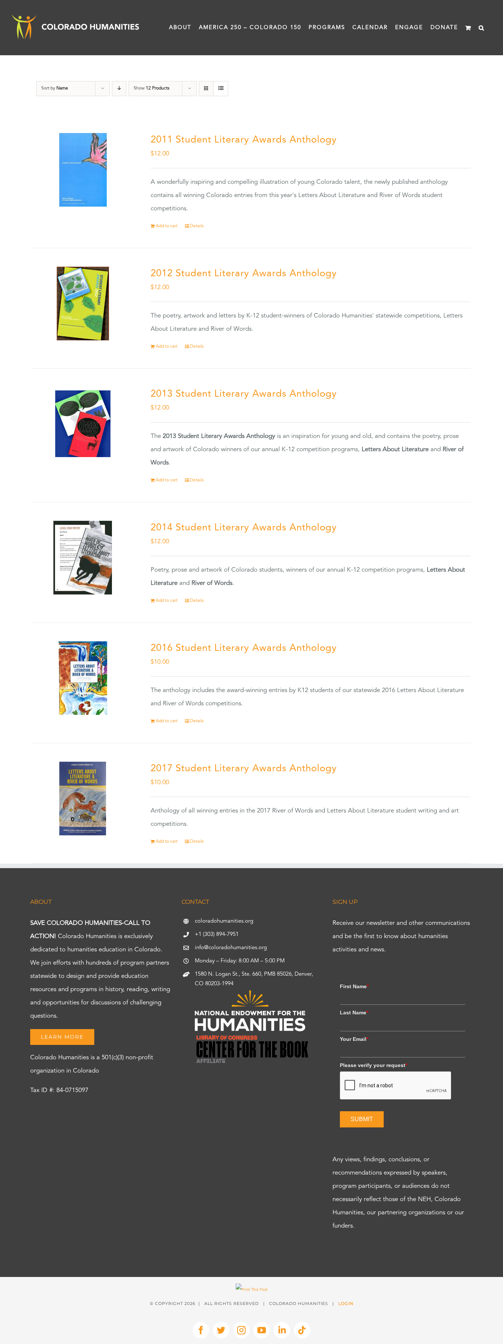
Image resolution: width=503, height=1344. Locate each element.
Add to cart (166, 226)
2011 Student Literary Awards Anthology (244, 140)
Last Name (354, 1012)
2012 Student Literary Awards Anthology (244, 273)
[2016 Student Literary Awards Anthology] (82, 678)
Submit (362, 1119)
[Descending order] (119, 88)
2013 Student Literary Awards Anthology (244, 394)
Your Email (354, 1039)
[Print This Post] (252, 1290)
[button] (482, 27)
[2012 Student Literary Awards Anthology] (82, 303)
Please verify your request (373, 1065)
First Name (354, 986)
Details (197, 226)
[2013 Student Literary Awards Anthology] (82, 424)
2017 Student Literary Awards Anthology (244, 768)
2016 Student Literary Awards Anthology (244, 648)
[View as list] (221, 88)
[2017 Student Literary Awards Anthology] (82, 798)
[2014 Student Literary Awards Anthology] (82, 557)
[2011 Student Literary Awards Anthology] (82, 170)
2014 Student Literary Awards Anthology (244, 528)
